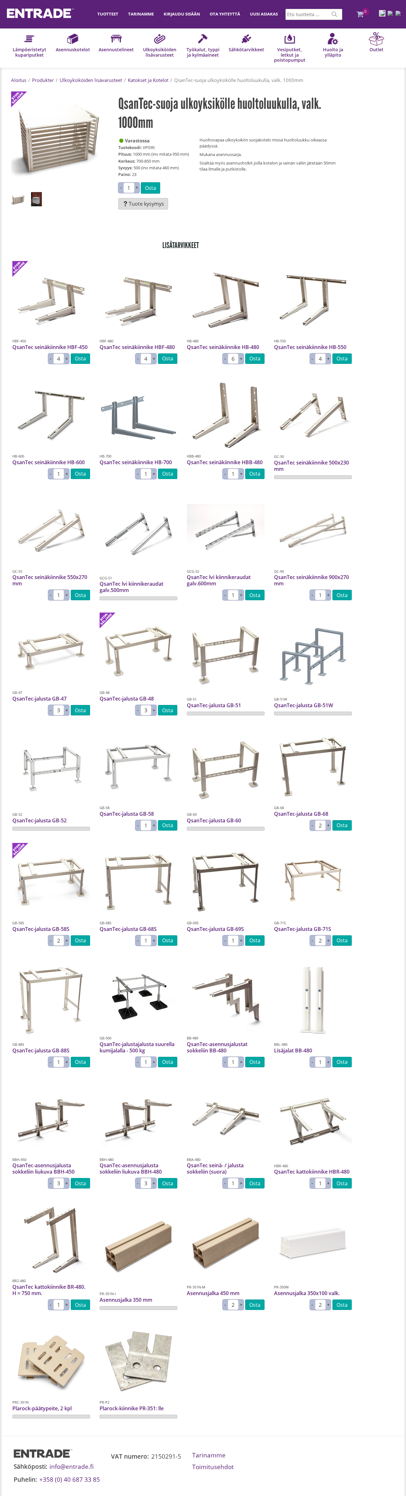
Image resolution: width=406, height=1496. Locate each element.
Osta (150, 187)
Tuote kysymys (146, 203)
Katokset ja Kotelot (148, 80)
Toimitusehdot (213, 1466)
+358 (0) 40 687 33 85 (69, 1479)
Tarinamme (141, 14)
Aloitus (18, 80)
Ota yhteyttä (225, 14)
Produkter (43, 80)
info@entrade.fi (71, 1466)
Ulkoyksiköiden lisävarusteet (91, 80)
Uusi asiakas (264, 14)
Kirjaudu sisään (182, 14)
